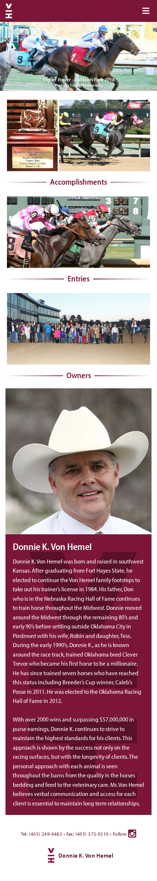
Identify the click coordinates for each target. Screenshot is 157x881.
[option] (78, 56)
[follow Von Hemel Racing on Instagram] (132, 834)
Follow (120, 834)
